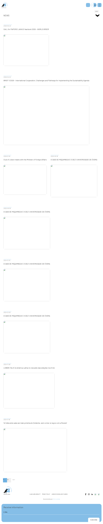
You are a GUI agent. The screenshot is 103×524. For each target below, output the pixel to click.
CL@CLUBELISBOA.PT (35, 494)
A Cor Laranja (56, 499)
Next (14, 479)
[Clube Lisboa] (5, 5)
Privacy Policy (46, 494)
